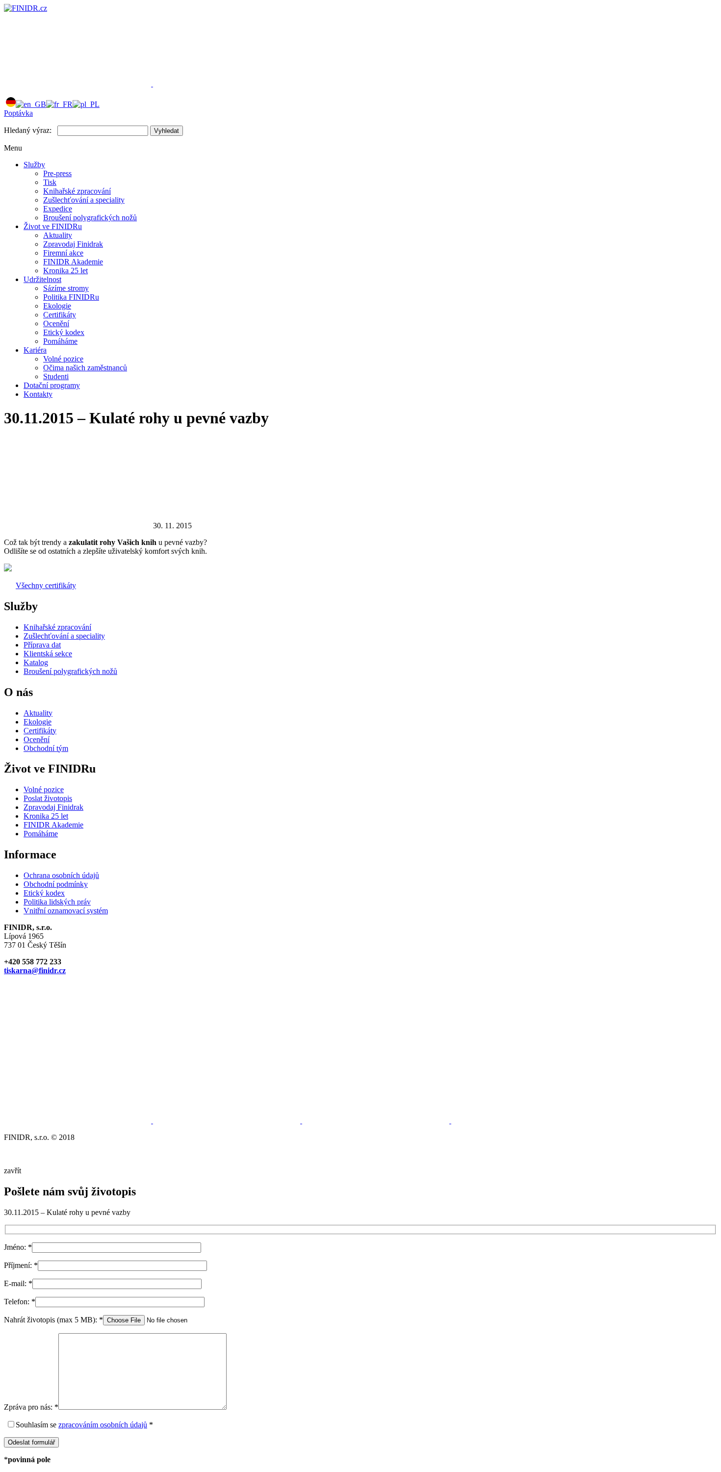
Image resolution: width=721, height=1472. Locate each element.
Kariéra (35, 350)
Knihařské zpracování (77, 191)
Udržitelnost (42, 279)
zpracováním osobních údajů (102, 1424)
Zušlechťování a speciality (84, 200)
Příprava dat (42, 645)
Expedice (57, 209)
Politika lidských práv (57, 902)
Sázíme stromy (66, 288)
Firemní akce (63, 253)
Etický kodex (63, 332)
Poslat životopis (48, 798)
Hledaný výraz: (28, 130)
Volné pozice (63, 359)
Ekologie (57, 306)
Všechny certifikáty (46, 585)
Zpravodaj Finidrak (73, 244)
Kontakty (38, 394)
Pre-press (57, 173)
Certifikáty (59, 314)
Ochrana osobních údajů (61, 875)
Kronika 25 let (65, 270)
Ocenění (56, 323)
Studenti (56, 376)
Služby (34, 164)
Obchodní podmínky (56, 884)
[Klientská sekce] (78, 83)
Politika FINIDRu (71, 297)
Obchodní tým (46, 748)
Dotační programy (52, 385)
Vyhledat (166, 130)
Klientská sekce (48, 653)
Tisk (49, 182)
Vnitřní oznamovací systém (66, 910)
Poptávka (18, 113)
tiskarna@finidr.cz (35, 970)
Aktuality (57, 235)
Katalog (36, 662)
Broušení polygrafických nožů (90, 217)
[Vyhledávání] (226, 83)
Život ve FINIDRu (53, 226)
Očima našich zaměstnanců (85, 367)
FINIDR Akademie (73, 262)
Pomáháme (60, 341)
